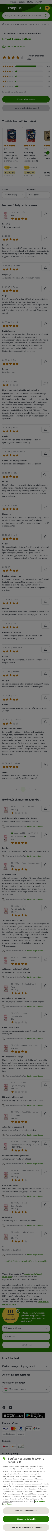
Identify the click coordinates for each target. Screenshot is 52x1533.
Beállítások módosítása (26, 1510)
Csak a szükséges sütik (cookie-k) (26, 1527)
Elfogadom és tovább (26, 1519)
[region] (26, 1494)
